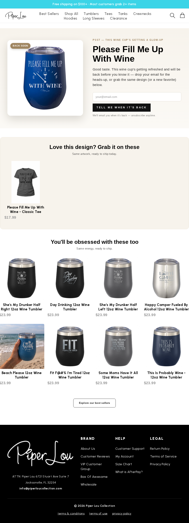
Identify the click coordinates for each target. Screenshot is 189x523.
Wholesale (89, 484)
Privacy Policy (160, 464)
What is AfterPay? (129, 472)
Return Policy (160, 449)
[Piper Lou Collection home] (40, 453)
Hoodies (70, 18)
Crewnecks (142, 14)
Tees (108, 14)
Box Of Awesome (94, 477)
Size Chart (123, 464)
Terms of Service (163, 456)
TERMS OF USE (98, 513)
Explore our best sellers (94, 402)
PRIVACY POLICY (121, 513)
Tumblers (91, 14)
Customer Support (130, 449)
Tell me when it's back (122, 107)
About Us (88, 449)
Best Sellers (49, 14)
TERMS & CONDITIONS (71, 513)
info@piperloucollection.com (40, 488)
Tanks (123, 14)
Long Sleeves (93, 18)
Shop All (71, 14)
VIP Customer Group (91, 466)
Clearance (118, 18)
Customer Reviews (95, 456)
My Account (124, 456)
